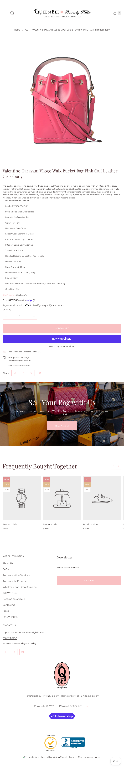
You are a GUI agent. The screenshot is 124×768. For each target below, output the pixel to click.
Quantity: (7, 309)
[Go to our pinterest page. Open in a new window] (22, 652)
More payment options (62, 346)
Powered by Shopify (70, 706)
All (26, 30)
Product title (10, 524)
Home (17, 30)
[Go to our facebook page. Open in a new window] (6, 652)
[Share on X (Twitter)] (31, 373)
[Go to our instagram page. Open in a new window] (14, 652)
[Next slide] (118, 466)
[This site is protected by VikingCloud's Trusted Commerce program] (62, 757)
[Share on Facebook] (23, 373)
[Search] (12, 13)
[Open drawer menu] (4, 13)
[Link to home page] (62, 675)
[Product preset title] (22, 498)
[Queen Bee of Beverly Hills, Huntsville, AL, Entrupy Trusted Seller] (49, 752)
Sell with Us (62, 425)
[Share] (14, 373)
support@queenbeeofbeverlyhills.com (24, 632)
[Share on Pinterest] (40, 373)
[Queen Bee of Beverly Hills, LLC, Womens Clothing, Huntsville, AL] (73, 743)
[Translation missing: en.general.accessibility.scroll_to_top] (87, 706)
